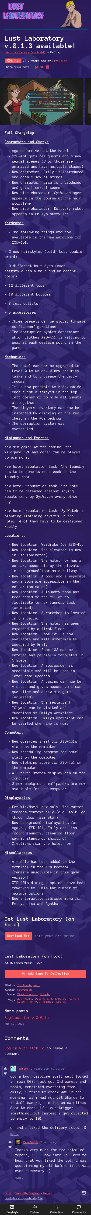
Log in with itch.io (25, 1048)
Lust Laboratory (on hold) (25, 52)
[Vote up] (5, 1068)
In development (28, 985)
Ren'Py (33, 1001)
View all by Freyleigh (27, 1193)
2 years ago (40, 1068)
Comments (79, 1212)
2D (19, 998)
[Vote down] (5, 1073)
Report (47, 1193)
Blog (40, 1198)
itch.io (8, 1193)
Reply (14, 1134)
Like (15, 60)
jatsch (23, 1068)
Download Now (18, 936)
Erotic (60, 998)
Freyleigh (59, 60)
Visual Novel (27, 994)
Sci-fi (61, 1001)
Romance (47, 1001)
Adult (28, 998)
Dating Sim (43, 998)
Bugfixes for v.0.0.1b (27, 1018)
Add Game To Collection (48, 973)
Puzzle (45, 994)
